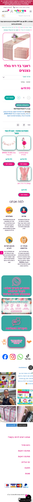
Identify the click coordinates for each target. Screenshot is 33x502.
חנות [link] (21, 27)
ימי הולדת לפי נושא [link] (7, 27)
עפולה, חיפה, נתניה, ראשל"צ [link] (22, 7)
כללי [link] (16, 27)
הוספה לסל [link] (23, 164)
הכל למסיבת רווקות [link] (18, 112)
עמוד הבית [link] (28, 27)
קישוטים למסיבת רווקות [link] (14, 116)
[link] (1, 252)
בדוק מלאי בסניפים (23, 105)
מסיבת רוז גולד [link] (25, 30)
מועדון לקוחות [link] (7, 7)
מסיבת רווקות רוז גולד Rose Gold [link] (14, 114)
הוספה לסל (9, 98)
